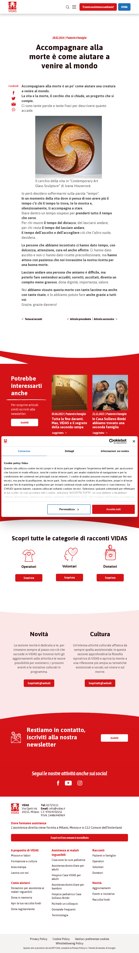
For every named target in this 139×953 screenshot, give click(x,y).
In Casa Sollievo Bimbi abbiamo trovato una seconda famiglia (109, 423)
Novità (97, 883)
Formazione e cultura (24, 861)
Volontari (98, 867)
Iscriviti (24, 422)
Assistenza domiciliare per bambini (68, 886)
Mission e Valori (21, 855)
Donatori (97, 872)
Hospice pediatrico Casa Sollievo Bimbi (66, 896)
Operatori (98, 861)
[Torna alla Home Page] (12, 7)
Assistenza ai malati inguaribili (65, 852)
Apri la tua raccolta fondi (26, 903)
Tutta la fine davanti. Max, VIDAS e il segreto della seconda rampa (69, 423)
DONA (124, 6)
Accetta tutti (113, 509)
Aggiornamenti (101, 888)
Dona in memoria (21, 897)
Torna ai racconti (33, 319)
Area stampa (18, 867)
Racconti (98, 850)
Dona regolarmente (23, 909)
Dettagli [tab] (69, 451)
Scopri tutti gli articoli (39, 683)
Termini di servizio (96, 948)
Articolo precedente (80, 319)
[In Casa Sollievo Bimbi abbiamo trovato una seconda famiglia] (110, 392)
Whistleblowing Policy (69, 943)
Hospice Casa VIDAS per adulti (66, 877)
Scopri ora (29, 577)
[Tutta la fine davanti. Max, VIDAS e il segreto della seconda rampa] (69, 392)
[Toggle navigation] (74, 7)
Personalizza (67, 509)
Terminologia (60, 915)
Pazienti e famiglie (104, 855)
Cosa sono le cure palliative (68, 859)
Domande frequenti (64, 909)
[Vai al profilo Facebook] (58, 783)
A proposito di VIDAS (25, 850)
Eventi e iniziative (103, 893)
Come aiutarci (20, 883)
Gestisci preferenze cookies (92, 938)
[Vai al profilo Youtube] (68, 783)
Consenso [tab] (24, 451)
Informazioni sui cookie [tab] (115, 451)
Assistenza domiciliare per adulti (68, 867)
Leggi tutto (58, 432)
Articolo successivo (104, 319)
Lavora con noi (20, 872)
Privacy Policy (38, 938)
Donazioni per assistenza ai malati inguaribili (27, 890)
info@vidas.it (57, 808)
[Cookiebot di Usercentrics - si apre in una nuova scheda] (111, 441)
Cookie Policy (61, 938)
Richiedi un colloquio (65, 903)
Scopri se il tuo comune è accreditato (70, 837)
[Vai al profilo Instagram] (80, 783)
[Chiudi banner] (134, 441)
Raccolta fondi (101, 899)
